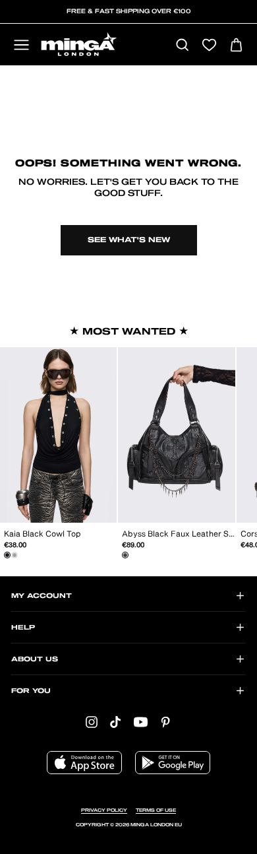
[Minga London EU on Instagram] (92, 721)
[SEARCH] (182, 46)
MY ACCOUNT (41, 596)
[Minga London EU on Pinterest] (165, 721)
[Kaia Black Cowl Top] (7, 555)
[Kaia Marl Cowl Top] (14, 555)
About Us (34, 659)
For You (31, 691)
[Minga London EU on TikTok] (115, 721)
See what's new (129, 240)
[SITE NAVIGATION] (21, 46)
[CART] (236, 46)
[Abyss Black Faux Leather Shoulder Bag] (125, 555)
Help (23, 627)
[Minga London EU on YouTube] (141, 721)
